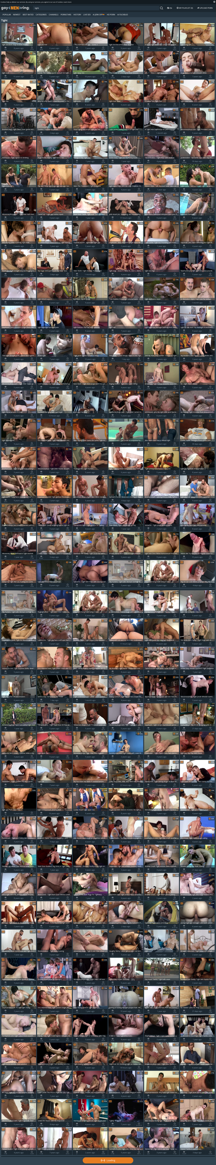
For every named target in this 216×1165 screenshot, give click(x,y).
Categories (41, 14)
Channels (53, 14)
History (77, 14)
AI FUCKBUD (122, 14)
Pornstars (66, 14)
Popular (7, 14)
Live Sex (87, 14)
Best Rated (28, 14)
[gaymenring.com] (15, 8)
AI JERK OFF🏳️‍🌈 (99, 14)
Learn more (67, 2)
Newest (16, 14)
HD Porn (111, 14)
